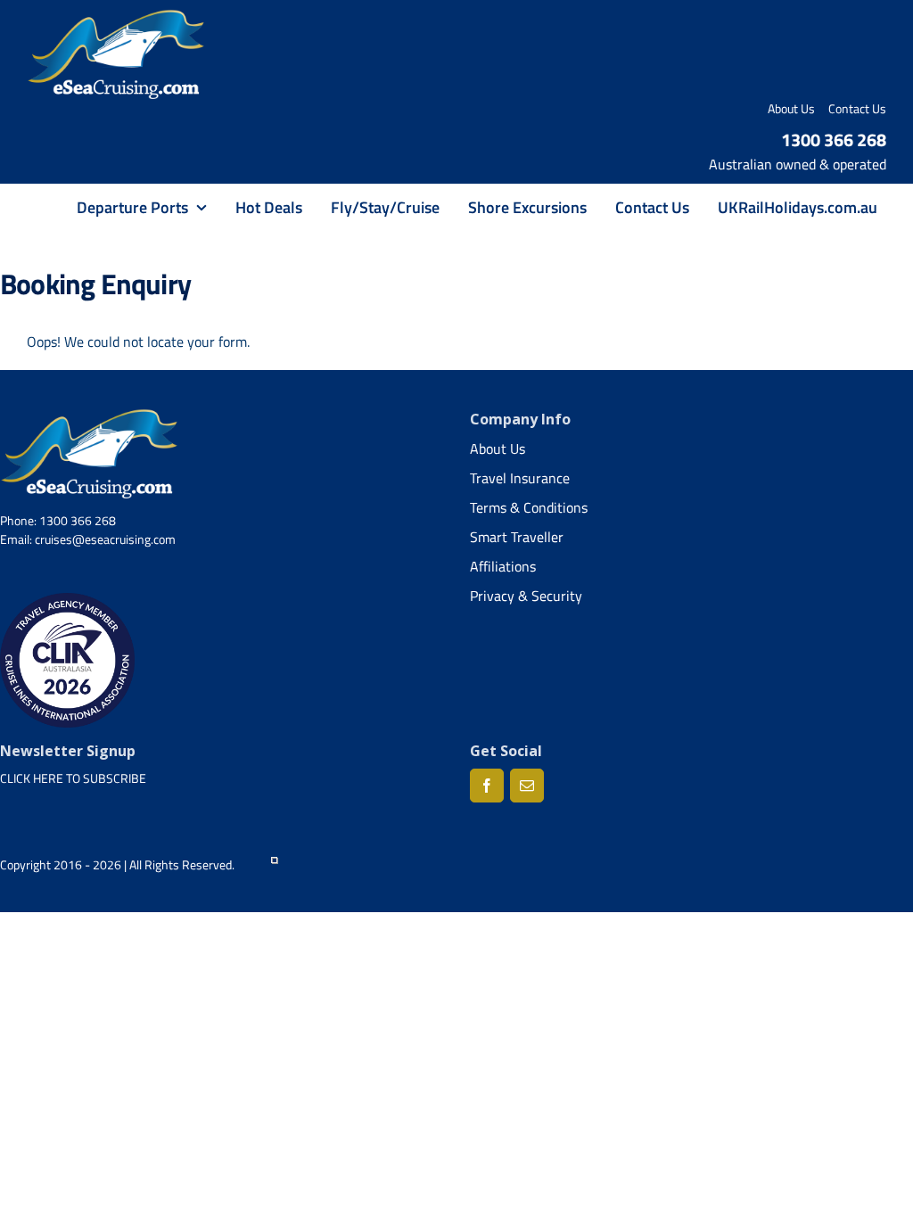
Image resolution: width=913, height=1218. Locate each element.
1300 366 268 (833, 139)
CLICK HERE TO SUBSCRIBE (73, 778)
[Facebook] (487, 785)
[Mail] (527, 785)
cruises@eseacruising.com (105, 539)
